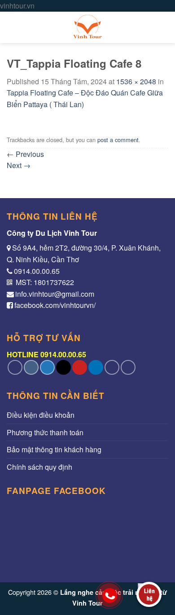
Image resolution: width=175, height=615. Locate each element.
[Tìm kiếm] (164, 27)
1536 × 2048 (136, 81)
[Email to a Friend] (63, 367)
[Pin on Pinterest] (79, 367)
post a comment (118, 139)
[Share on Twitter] (47, 367)
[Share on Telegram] (128, 367)
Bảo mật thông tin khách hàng (54, 449)
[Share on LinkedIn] (95, 367)
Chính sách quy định (39, 467)
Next (19, 165)
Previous (25, 154)
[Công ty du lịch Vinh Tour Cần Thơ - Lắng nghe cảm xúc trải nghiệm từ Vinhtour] (87, 27)
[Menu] (12, 27)
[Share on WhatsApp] (15, 367)
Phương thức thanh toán (45, 432)
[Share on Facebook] (31, 367)
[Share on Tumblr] (112, 367)
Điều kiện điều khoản (40, 415)
